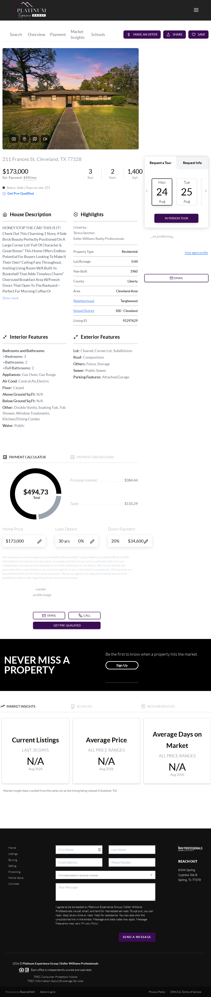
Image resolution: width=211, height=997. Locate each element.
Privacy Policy (89, 923)
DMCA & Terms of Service (185, 992)
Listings (13, 853)
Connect (13, 883)
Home (12, 847)
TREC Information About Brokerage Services (55, 981)
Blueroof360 (27, 992)
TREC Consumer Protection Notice (55, 977)
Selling (12, 866)
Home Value (15, 877)
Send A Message (137, 937)
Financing (14, 871)
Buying (12, 860)
